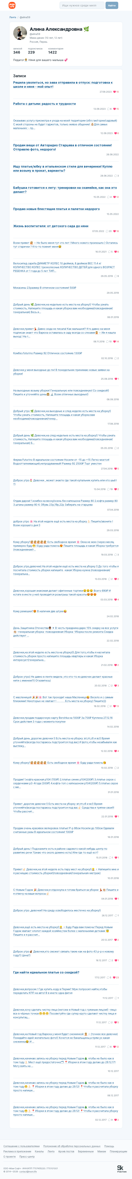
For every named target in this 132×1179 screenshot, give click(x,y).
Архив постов (66, 1151)
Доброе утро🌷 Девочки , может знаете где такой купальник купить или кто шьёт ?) (65, 482)
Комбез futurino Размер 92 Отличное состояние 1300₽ (47, 353)
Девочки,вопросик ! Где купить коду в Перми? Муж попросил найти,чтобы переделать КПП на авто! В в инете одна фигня (60, 991)
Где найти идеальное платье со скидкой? (46, 972)
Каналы (39, 1151)
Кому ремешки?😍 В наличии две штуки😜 (40, 611)
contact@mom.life (28, 1171)
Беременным (86, 1151)
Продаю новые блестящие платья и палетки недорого (56, 209)
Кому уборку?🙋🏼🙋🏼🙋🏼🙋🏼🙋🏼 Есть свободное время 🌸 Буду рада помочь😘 (59, 762)
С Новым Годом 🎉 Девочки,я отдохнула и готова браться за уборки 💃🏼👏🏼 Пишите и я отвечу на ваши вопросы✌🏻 (65, 891)
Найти (112, 5)
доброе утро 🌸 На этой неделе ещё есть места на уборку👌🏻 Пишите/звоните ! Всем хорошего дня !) (63, 523)
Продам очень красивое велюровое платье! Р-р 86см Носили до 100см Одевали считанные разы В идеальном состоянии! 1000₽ (63, 830)
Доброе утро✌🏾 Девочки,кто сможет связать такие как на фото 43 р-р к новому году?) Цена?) (63, 953)
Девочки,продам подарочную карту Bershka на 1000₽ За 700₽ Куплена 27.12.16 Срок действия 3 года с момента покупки (63, 719)
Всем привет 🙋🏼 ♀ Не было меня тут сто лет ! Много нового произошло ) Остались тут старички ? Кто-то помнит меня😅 (65, 244)
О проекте (9, 1156)
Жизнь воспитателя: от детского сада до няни (50, 226)
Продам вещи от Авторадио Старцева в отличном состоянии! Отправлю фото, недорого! (62, 147)
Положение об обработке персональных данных (72, 1146)
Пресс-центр (27, 1156)
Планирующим (118, 1151)
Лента (12, 17)
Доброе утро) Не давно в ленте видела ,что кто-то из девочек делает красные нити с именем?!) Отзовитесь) (63, 678)
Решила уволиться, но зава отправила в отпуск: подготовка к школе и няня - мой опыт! (63, 84)
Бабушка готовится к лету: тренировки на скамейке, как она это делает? (65, 190)
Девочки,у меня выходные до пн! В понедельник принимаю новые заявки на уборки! (61, 371)
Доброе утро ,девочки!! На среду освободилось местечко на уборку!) (57, 910)
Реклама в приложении (17, 1151)
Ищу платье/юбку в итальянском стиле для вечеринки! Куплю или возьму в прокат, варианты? (62, 168)
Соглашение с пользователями (21, 1146)
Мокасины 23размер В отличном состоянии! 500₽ (44, 287)
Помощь (109, 1146)
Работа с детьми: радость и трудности (44, 104)
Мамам (101, 1151)
